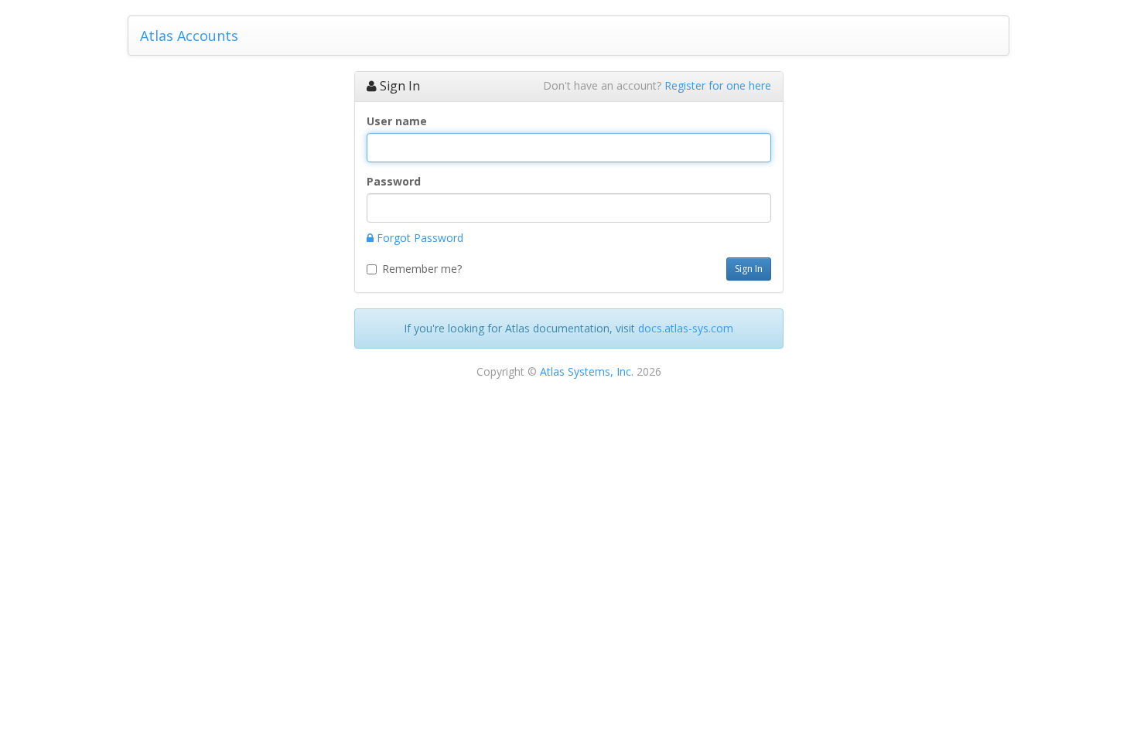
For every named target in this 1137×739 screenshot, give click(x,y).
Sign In (749, 268)
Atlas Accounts (189, 35)
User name (397, 121)
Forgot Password (418, 237)
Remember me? (422, 268)
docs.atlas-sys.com (685, 328)
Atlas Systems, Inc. (586, 371)
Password (394, 181)
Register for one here (717, 85)
